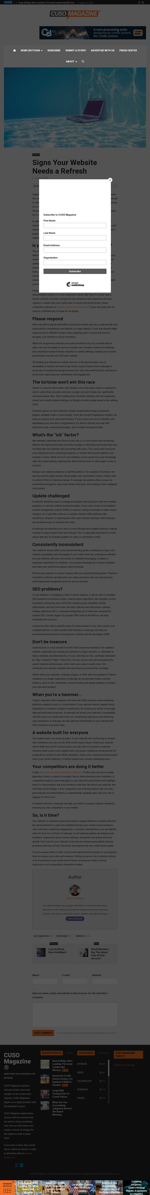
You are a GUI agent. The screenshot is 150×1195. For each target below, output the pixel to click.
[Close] (110, 180)
